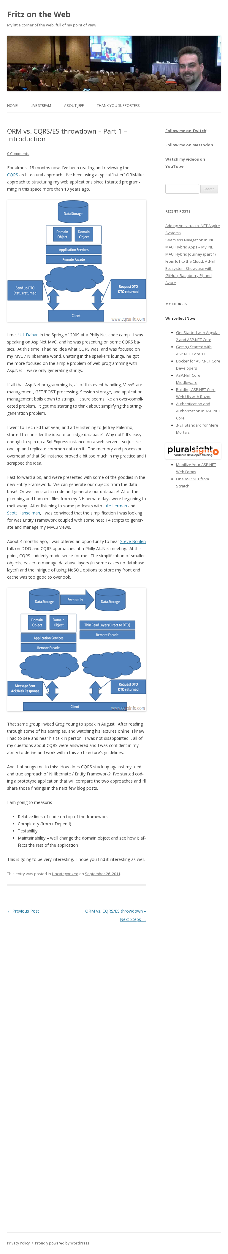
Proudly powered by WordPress (62, 1243)
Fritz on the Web (38, 14)
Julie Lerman (115, 506)
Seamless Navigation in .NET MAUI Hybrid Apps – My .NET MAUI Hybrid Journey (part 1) (190, 247)
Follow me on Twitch (185, 130)
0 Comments (18, 153)
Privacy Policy (18, 1243)
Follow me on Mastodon (189, 145)
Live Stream (41, 105)
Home (12, 105)
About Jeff (74, 105)
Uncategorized (65, 873)
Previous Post (23, 911)
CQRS (12, 175)
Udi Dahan (28, 335)
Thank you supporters (118, 105)
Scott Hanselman (23, 513)
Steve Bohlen (133, 541)
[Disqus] (76, 998)
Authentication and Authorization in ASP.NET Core (198, 411)
